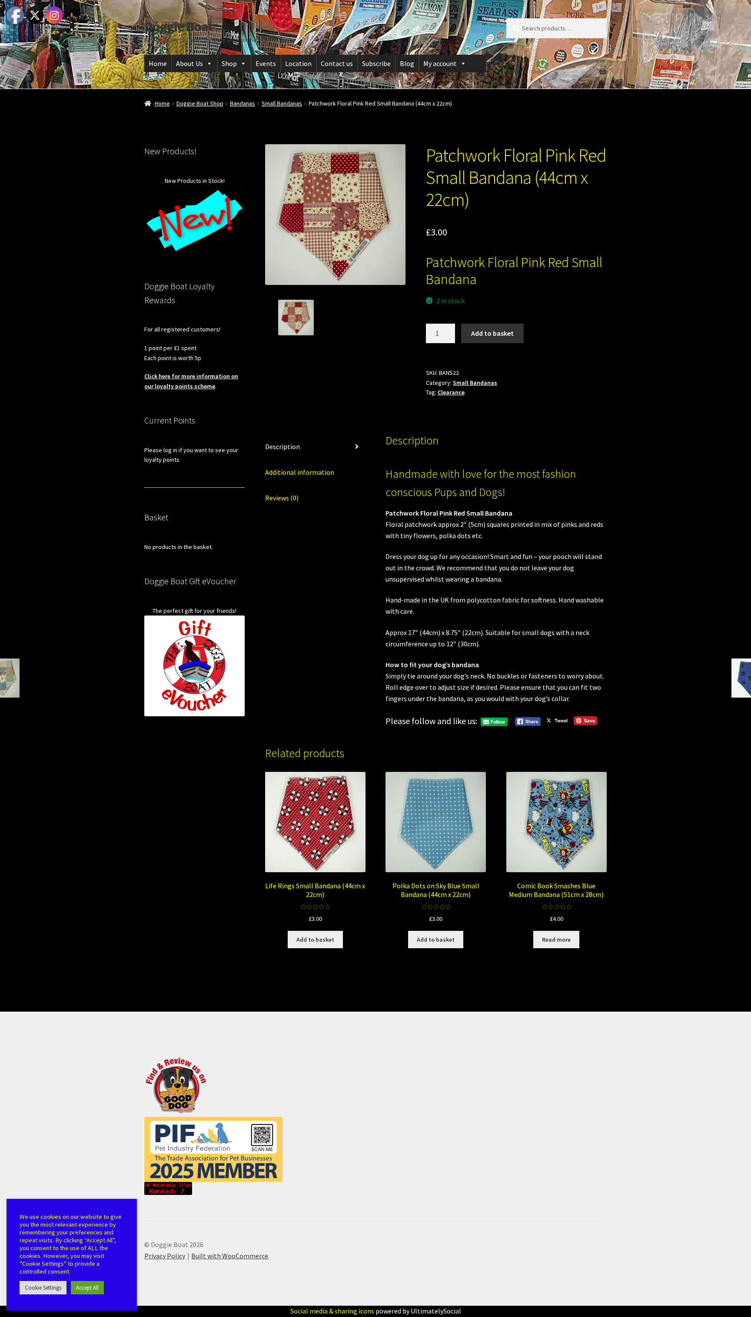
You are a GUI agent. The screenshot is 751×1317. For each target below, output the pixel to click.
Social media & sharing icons (333, 1311)
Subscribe (376, 63)
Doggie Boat (178, 26)
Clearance (451, 392)
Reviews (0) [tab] (282, 497)
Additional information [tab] (299, 472)
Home (158, 63)
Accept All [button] (87, 1287)
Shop (229, 63)
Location (298, 63)
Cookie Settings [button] (43, 1287)
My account (440, 63)
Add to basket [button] (315, 939)
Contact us (337, 63)
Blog (407, 63)
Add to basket (492, 333)
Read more (556, 939)
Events (266, 63)
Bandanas (242, 103)
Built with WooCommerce (229, 1255)
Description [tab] (282, 446)
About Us (189, 63)
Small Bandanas (282, 103)
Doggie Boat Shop (199, 103)
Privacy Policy (164, 1255)
